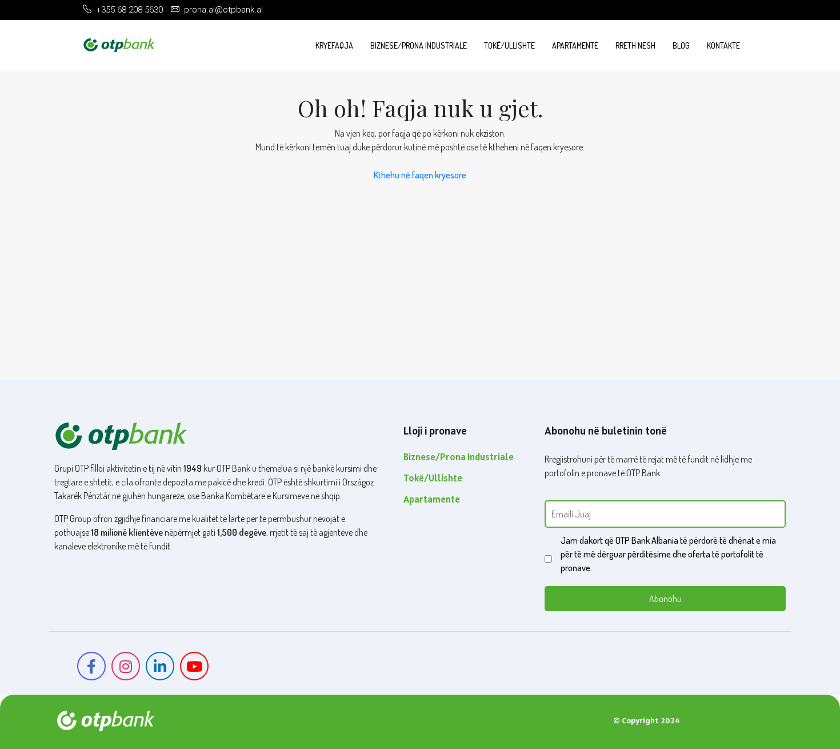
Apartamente (575, 45)
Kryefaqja (334, 45)
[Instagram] (125, 666)
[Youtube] (194, 666)
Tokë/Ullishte (509, 45)
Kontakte (723, 45)
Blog (681, 45)
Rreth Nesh (635, 45)
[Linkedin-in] (160, 666)
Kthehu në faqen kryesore (420, 175)
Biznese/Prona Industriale (418, 45)
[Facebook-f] (91, 666)
